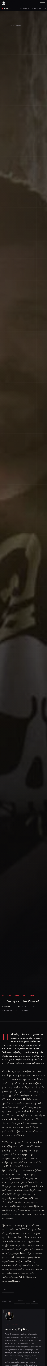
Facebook (19, 1301)
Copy (35, 1301)
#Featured (8, 1289)
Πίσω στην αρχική (11, 26)
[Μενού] (42, 3)
